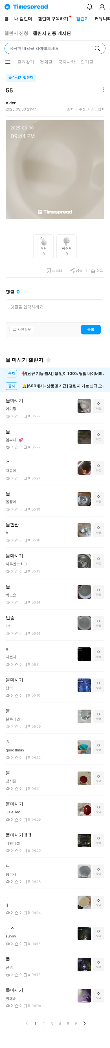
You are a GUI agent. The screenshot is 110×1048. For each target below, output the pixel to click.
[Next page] (84, 1023)
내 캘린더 (23, 18)
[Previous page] (27, 1023)
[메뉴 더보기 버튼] (8, 62)
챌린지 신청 (16, 33)
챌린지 (82, 18)
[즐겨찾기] (48, 359)
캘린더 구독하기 (53, 18)
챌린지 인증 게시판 (52, 33)
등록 (90, 329)
